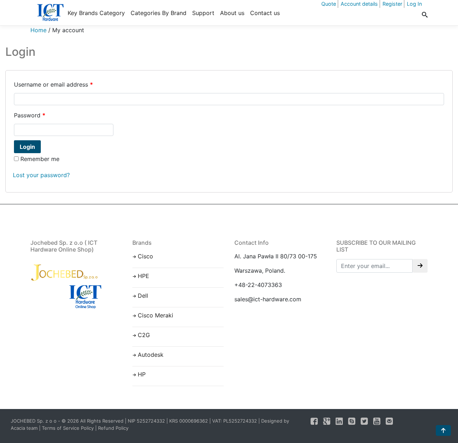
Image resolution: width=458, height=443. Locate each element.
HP (142, 374)
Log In (414, 4)
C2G (144, 335)
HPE (143, 275)
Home (38, 30)
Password (29, 115)
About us (232, 12)
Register (392, 4)
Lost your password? (41, 175)
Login (27, 146)
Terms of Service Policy (68, 428)
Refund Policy (113, 428)
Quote (328, 4)
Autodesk (151, 354)
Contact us (265, 12)
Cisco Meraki (155, 315)
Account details (359, 4)
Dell (143, 295)
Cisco (145, 256)
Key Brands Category (96, 12)
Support (203, 12)
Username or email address (53, 84)
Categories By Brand (158, 12)
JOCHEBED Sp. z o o (34, 421)
